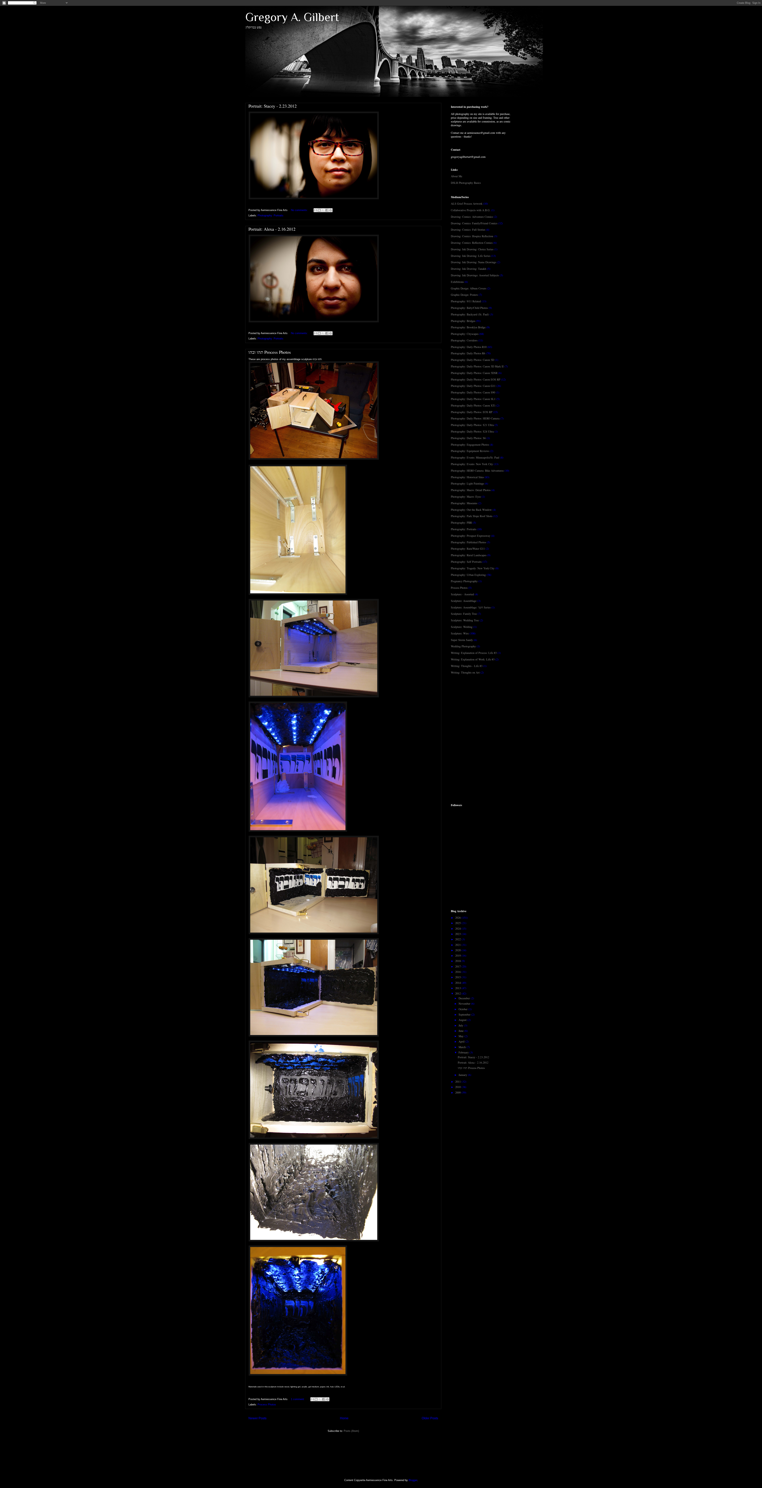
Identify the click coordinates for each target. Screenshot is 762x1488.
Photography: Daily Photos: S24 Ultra (472, 431)
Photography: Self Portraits (466, 562)
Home (344, 1418)
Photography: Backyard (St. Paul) (470, 314)
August (463, 1020)
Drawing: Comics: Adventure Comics (472, 217)
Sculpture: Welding (461, 627)
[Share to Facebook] (327, 210)
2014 (458, 983)
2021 (458, 945)
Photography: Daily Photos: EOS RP (471, 412)
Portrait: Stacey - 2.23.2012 (272, 106)
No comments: (300, 210)
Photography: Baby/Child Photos (469, 308)
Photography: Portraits (270, 215)
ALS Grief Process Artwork (466, 203)
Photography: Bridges (463, 321)
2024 (458, 928)
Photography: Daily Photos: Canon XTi (473, 405)
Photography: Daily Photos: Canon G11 (473, 386)
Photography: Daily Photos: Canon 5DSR (474, 373)
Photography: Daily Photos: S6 (468, 438)
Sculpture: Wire (460, 633)
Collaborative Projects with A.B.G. (470, 210)
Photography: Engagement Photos (470, 444)
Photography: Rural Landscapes (468, 555)
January (463, 1075)
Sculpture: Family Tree (464, 614)
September (465, 1014)
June (461, 1031)
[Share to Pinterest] (331, 210)
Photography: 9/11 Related (466, 301)
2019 (458, 955)
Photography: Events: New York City (472, 464)
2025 (458, 923)
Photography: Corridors (464, 340)
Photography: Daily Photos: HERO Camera (475, 418)
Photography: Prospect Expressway (470, 536)
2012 (458, 993)
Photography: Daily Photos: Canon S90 (473, 392)
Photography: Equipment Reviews (470, 451)
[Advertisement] (480, 709)
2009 (458, 1092)
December (465, 998)
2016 (458, 972)
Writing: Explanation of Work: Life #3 (473, 659)
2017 (458, 966)
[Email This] (316, 210)
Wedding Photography (463, 646)
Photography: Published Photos (468, 542)
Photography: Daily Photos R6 (468, 353)
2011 (458, 1081)
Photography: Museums (464, 503)
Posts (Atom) (351, 1430)
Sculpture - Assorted (462, 594)
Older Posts (430, 1418)
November (465, 1003)
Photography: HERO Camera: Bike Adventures (477, 470)
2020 (458, 950)
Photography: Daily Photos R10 (469, 347)
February (464, 1052)
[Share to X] (323, 210)
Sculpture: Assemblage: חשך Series (471, 607)
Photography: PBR (461, 522)
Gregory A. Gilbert (292, 17)
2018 (458, 961)
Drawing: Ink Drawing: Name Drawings (473, 262)
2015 (458, 977)
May (461, 1036)
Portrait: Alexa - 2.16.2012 (271, 229)
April (462, 1041)
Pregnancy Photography (464, 581)
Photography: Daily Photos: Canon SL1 (473, 399)
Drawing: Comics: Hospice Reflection (472, 236)
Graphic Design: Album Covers (468, 288)
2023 (458, 934)
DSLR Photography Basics (466, 183)
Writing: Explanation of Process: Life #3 (474, 653)
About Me (456, 176)
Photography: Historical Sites (467, 477)
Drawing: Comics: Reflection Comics (472, 243)
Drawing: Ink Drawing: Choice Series (472, 249)
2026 (458, 917)
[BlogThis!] (319, 210)
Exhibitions (457, 282)
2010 (458, 1087)
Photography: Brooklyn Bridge (468, 327)
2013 (458, 988)
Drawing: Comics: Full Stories (468, 229)
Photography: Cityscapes (464, 334)
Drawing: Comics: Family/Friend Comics (474, 223)
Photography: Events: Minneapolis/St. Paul (475, 457)
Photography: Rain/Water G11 (468, 548)
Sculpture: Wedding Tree (465, 620)
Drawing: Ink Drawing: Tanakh (468, 269)
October (463, 1009)
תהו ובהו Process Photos (269, 352)
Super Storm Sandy (462, 640)
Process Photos (267, 1404)
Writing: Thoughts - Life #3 (466, 666)
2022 (458, 939)
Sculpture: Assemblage (463, 601)
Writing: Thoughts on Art (465, 672)
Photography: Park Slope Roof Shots (471, 516)
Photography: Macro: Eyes (466, 496)
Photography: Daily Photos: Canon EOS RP (475, 379)
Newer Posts (257, 1418)
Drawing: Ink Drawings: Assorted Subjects (475, 275)
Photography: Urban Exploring (468, 575)
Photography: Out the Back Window (471, 510)
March (463, 1047)
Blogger (413, 1480)
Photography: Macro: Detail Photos (471, 490)
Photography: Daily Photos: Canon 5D (472, 360)
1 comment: (298, 1399)
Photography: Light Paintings (467, 483)
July (461, 1025)
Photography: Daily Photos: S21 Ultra (472, 425)
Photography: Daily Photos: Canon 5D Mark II (477, 366)
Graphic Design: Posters (464, 295)
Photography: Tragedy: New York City (473, 568)
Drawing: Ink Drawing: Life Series (470, 256)
